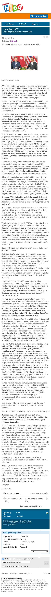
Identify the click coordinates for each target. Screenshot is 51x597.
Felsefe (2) (23, 547)
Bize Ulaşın (13, 573)
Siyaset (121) (8, 537)
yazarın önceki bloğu (13, 493)
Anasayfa (5, 573)
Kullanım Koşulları (25, 573)
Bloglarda (7, 559)
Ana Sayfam (10, 24)
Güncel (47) (24, 537)
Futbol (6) (7, 542)
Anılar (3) (6, 544)
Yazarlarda (18, 559)
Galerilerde (29, 559)
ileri (47, 37)
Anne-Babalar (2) (10, 547)
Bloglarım (35, 24)
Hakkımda (22, 24)
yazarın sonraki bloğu (38, 493)
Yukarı (45, 573)
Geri (44, 37)
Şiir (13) (23, 539)
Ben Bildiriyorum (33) (11, 539)
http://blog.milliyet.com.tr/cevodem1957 (18, 32)
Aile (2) (22, 544)
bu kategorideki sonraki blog (34, 499)
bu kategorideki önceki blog (13, 499)
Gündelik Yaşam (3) (27, 542)
